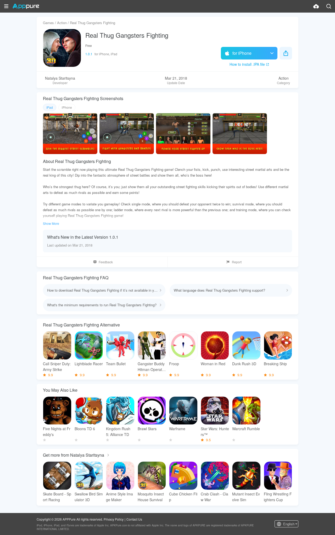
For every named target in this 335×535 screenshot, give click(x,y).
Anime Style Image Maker (119, 496)
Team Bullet (116, 363)
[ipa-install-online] (316, 6)
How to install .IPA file (247, 64)
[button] (6, 6)
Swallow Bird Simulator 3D (89, 496)
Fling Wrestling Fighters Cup (278, 496)
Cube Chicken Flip (183, 496)
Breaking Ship (275, 363)
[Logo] (26, 6)
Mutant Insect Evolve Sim (246, 496)
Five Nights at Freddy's (56, 431)
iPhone (67, 107)
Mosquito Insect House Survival (151, 496)
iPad (49, 107)
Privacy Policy (114, 519)
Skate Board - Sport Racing (57, 496)
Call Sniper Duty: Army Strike (57, 366)
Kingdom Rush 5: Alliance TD (118, 431)
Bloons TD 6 (85, 428)
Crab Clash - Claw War (214, 496)
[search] (328, 6)
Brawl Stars (147, 428)
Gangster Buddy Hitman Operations (151, 366)
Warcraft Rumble (246, 428)
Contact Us (134, 519)
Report (237, 262)
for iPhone (242, 53)
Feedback (106, 262)
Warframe (177, 428)
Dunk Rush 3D (244, 363)
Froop (174, 363)
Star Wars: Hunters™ (215, 431)
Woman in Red (213, 363)
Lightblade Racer (89, 363)
